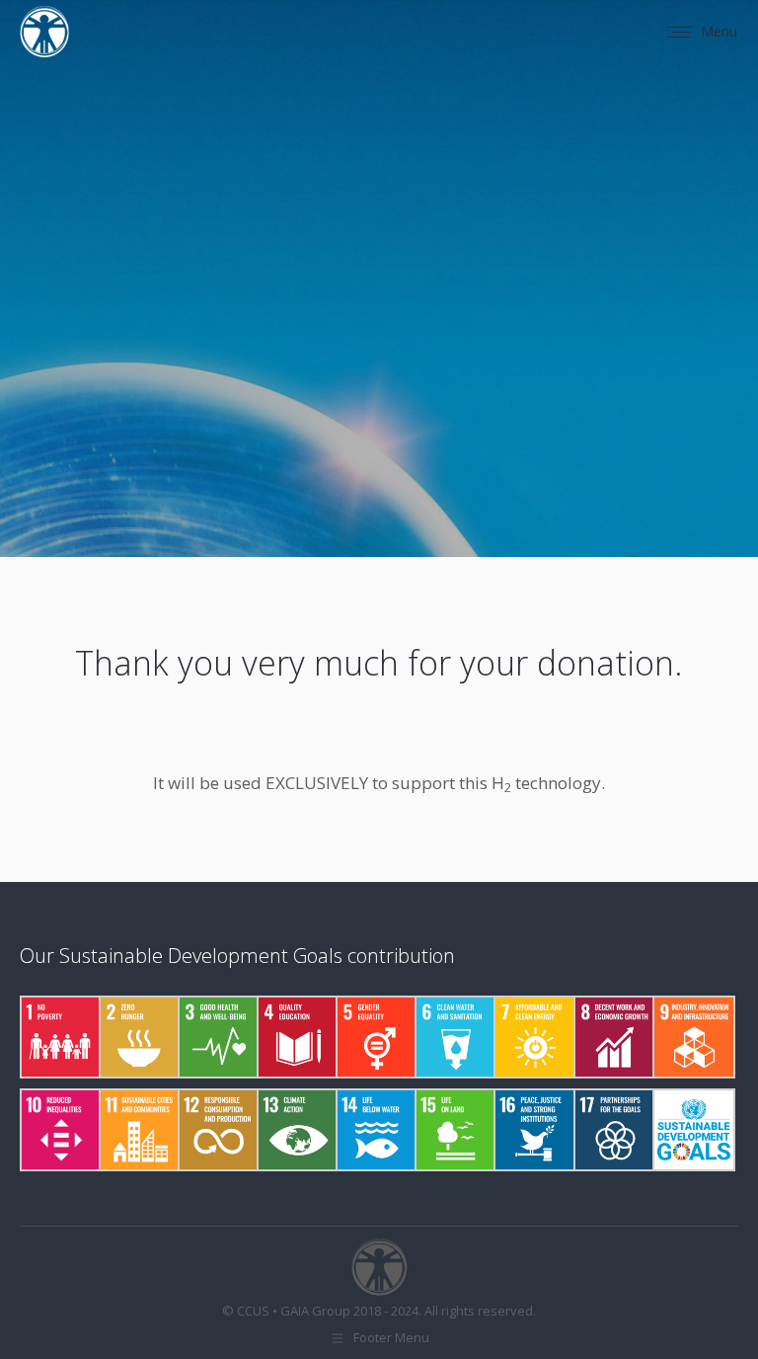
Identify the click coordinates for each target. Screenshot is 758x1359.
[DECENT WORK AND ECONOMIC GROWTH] (612, 1037)
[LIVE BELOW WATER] (375, 1129)
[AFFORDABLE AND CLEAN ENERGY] (532, 1037)
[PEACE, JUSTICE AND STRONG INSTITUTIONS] (532, 1129)
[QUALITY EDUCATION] (296, 1037)
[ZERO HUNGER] (138, 1037)
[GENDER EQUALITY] (375, 1037)
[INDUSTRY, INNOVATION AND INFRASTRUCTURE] (691, 1037)
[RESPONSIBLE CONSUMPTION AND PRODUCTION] (217, 1129)
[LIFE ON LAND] (454, 1129)
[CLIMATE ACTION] (296, 1129)
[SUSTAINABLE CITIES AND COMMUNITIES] (138, 1129)
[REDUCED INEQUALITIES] (59, 1129)
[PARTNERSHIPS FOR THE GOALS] (612, 1129)
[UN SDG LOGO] (691, 1129)
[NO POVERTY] (59, 1037)
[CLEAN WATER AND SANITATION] (454, 1037)
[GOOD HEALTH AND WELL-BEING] (217, 1037)
